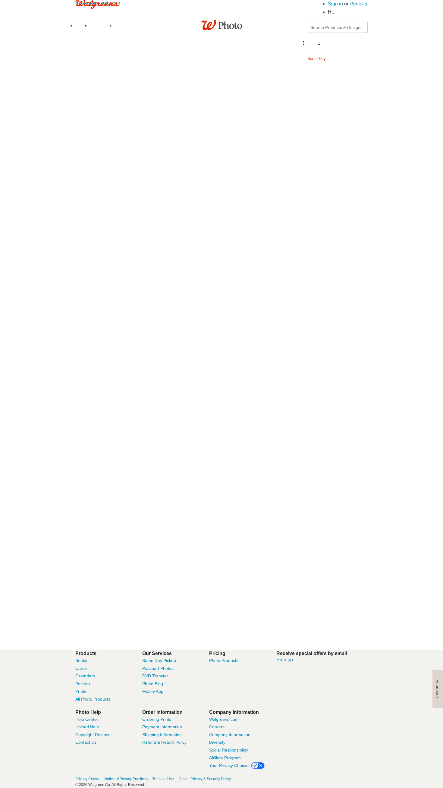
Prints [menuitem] (93, 58)
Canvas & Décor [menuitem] (279, 58)
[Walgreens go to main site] (97, 4)
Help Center (86, 719)
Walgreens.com (224, 719)
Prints (80, 691)
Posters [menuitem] (190, 58)
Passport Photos (158, 668)
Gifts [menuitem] (247, 58)
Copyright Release (93, 734)
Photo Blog (152, 683)
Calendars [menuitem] (220, 58)
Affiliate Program (225, 757)
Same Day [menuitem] (316, 58)
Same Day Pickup (159, 660)
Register (359, 3)
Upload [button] (81, 26)
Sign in (336, 3)
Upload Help (87, 726)
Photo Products (223, 660)
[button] (334, 11)
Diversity (217, 742)
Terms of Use (163, 779)
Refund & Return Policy (164, 742)
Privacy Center (87, 779)
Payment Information (162, 726)
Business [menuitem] (216, 73)
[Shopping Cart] (326, 44)
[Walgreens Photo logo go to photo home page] (221, 24)
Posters (82, 683)
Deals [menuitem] (237, 73)
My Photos (102, 26)
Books (81, 660)
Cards (81, 668)
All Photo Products (92, 699)
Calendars (85, 675)
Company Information (229, 734)
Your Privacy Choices (229, 765)
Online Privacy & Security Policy (205, 779)
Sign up (284, 659)
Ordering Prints (156, 719)
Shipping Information (162, 734)
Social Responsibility (228, 750)
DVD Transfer (155, 675)
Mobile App (152, 691)
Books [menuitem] (117, 58)
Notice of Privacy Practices (126, 779)
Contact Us (85, 742)
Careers (217, 726)
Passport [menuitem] (347, 58)
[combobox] (338, 27)
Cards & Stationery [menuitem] (153, 58)
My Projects (128, 26)
